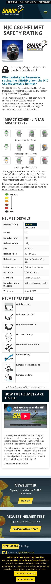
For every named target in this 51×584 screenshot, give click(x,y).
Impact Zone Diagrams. (13, 189)
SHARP (26, 93)
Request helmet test (25, 528)
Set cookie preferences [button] (25, 573)
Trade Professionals (28, 2)
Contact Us (12, 2)
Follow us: (21, 552)
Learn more (30, 227)
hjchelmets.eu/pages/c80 (36, 283)
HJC (26, 238)
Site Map (16, 546)
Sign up (25, 500)
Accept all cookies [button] (25, 579)
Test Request (44, 2)
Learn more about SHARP (16, 463)
